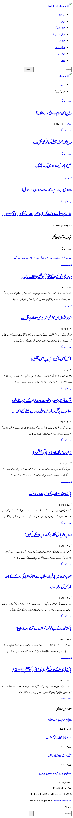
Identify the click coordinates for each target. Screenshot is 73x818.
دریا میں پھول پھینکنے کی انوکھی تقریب (52, 142)
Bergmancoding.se (62, 800)
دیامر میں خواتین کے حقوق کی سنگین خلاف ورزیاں (46, 276)
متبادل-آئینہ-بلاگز (60, 28)
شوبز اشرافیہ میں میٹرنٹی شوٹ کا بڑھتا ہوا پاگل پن (46, 317)
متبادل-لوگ (61, 54)
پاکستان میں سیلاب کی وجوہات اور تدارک (50, 493)
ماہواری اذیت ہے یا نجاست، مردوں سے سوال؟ (47, 189)
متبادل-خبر (62, 41)
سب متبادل (61, 15)
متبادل (63, 21)
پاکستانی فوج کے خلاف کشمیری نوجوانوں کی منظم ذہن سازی (42, 669)
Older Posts (66, 698)
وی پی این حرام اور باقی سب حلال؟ (54, 112)
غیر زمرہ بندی (60, 257)
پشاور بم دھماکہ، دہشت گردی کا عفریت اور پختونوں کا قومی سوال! (37, 213)
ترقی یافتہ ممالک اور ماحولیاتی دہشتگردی (52, 452)
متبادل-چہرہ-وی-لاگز (58, 34)
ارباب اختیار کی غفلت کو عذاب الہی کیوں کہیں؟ (48, 534)
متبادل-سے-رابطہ (60, 47)
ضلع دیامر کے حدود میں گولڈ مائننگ (53, 165)
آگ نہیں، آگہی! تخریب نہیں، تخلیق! (51, 359)
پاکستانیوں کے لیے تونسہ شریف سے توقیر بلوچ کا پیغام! (42, 628)
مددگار (63, 60)
